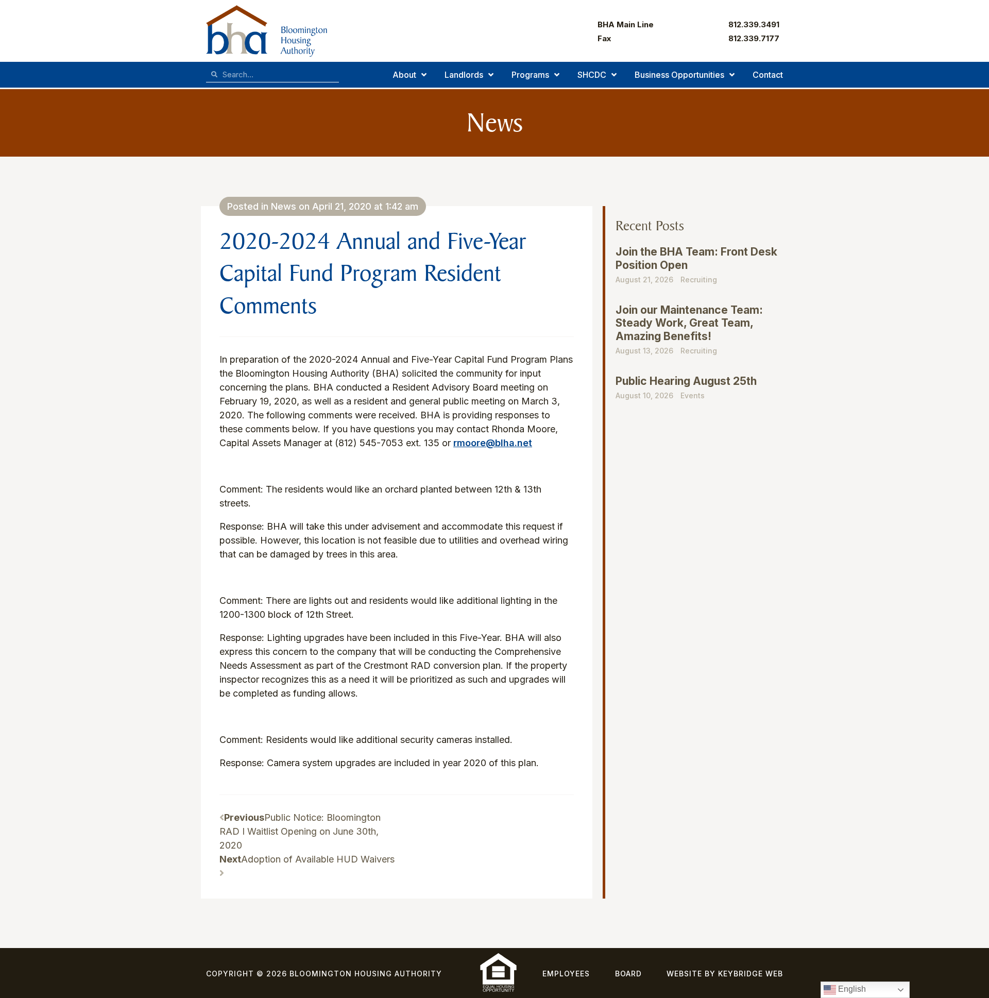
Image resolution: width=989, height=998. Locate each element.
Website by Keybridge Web (725, 973)
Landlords (464, 75)
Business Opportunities (679, 75)
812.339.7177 (753, 38)
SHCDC (591, 75)
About (404, 75)
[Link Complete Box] (697, 269)
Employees (566, 973)
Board (628, 973)
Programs (530, 75)
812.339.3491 (753, 24)
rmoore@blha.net (492, 442)
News (283, 206)
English (851, 989)
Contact (768, 75)
